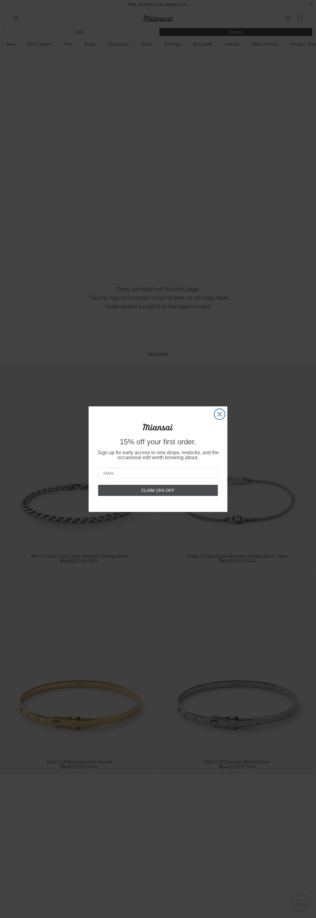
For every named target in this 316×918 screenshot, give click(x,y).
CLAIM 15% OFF (158, 490)
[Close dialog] (219, 414)
